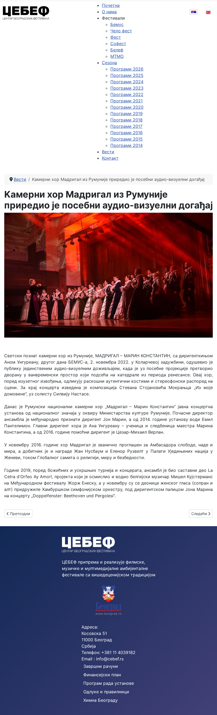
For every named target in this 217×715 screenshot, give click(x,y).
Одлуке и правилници (106, 691)
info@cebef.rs (110, 658)
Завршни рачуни (100, 666)
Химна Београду (100, 700)
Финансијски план (102, 674)
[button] (113, 18)
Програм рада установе (108, 683)
